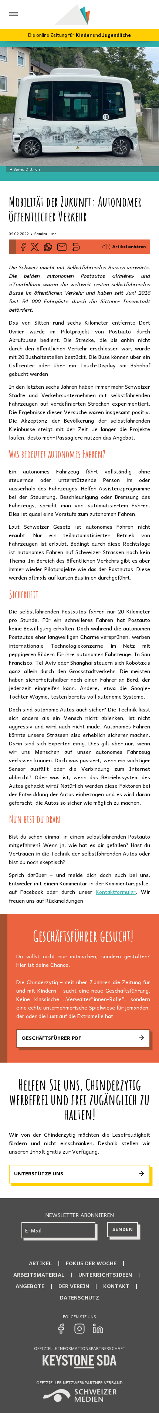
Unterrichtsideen (105, 1274)
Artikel (40, 1263)
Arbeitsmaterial (38, 1274)
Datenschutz (79, 1297)
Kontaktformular (116, 891)
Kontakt (116, 1285)
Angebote (30, 1285)
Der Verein (73, 1285)
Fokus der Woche (91, 1263)
